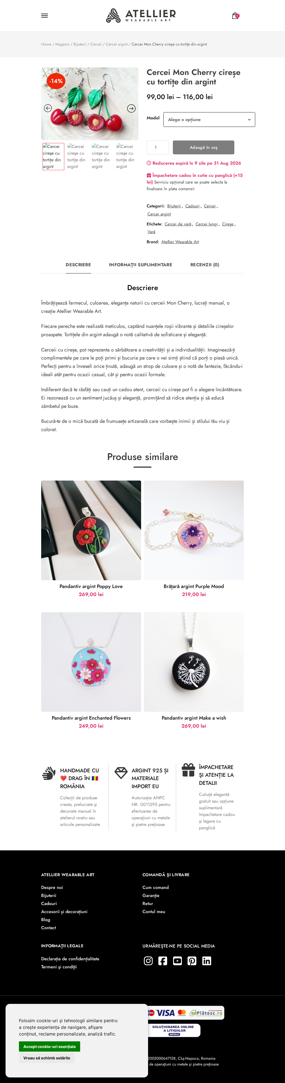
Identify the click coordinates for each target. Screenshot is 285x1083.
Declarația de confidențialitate (70, 959)
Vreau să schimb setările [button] (46, 1058)
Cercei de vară (178, 224)
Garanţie (150, 895)
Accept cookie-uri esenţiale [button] (49, 1046)
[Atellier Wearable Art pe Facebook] (163, 961)
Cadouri (192, 206)
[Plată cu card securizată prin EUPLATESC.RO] (183, 1011)
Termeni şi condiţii (59, 967)
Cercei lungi (207, 224)
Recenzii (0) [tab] (204, 265)
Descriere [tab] (78, 265)
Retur (147, 903)
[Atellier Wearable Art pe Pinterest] (192, 961)
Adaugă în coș (203, 147)
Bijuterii (174, 206)
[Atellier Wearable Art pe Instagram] (148, 961)
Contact (48, 927)
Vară (151, 232)
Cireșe (228, 224)
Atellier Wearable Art (180, 242)
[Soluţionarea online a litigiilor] (172, 1027)
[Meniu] (45, 15)
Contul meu (153, 911)
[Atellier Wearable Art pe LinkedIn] (207, 961)
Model (153, 118)
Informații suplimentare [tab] (140, 265)
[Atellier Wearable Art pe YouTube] (177, 961)
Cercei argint (159, 214)
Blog (45, 919)
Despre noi (52, 887)
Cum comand (155, 887)
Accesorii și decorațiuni (64, 911)
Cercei (210, 206)
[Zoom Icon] (90, 103)
